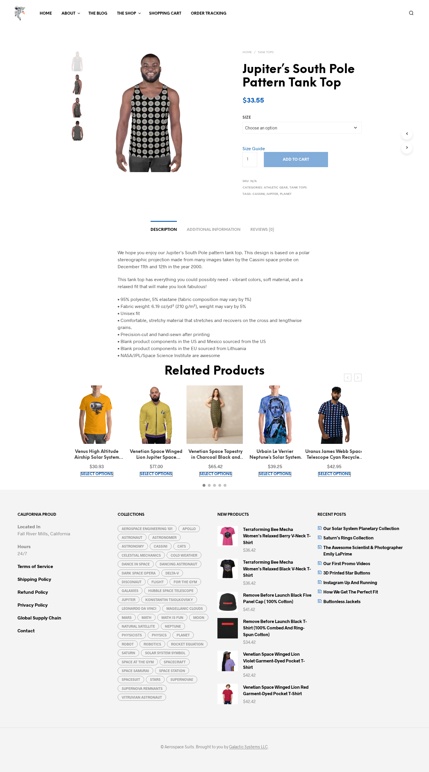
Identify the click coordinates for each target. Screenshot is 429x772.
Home (46, 13)
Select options (97, 474)
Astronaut (132, 537)
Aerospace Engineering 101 (147, 529)
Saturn (128, 653)
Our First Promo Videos (346, 563)
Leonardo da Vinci (139, 608)
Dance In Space (136, 564)
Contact (26, 630)
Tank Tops (265, 52)
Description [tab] (164, 230)
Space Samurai (135, 671)
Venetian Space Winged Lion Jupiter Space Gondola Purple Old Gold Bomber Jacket (156, 455)
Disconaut (132, 582)
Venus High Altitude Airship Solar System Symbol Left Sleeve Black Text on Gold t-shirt (96, 455)
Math (146, 617)
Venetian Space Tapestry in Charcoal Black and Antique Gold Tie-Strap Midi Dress (216, 455)
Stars (155, 679)
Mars (127, 617)
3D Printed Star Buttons (346, 572)
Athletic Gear (276, 187)
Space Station (172, 671)
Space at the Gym (138, 662)
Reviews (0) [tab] (262, 230)
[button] (204, 485)
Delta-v (172, 573)
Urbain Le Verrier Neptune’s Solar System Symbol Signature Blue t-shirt (275, 455)
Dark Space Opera (139, 573)
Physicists (132, 635)
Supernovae (181, 679)
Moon (198, 617)
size (247, 118)
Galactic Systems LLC (248, 747)
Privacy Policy (33, 604)
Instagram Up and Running (350, 582)
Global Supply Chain (39, 617)
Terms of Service (35, 566)
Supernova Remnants (142, 688)
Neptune (173, 626)
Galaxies (130, 590)
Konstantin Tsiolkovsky (169, 600)
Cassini (258, 194)
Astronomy (133, 546)
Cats (181, 546)
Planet (286, 194)
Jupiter (272, 194)
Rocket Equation (187, 644)
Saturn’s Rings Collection (348, 537)
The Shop (126, 13)
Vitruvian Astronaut (142, 697)
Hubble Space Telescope (170, 590)
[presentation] (347, 377)
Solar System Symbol (165, 653)
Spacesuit (131, 679)
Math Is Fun (172, 617)
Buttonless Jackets (341, 601)
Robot (128, 644)
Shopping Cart (165, 13)
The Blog (97, 13)
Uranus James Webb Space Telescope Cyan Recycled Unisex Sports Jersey (334, 455)
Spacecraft (175, 662)
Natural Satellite (138, 626)
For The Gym (185, 582)
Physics (159, 635)
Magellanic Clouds (184, 608)
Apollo (189, 529)
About (68, 13)
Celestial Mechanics (141, 555)
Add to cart (296, 160)
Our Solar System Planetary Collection (361, 528)
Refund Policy (33, 592)
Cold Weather (184, 555)
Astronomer (164, 537)
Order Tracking (208, 13)
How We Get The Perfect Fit (350, 591)
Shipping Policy (34, 579)
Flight (157, 582)
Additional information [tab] (213, 230)
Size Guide (254, 148)
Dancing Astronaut (178, 564)
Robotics (152, 644)
